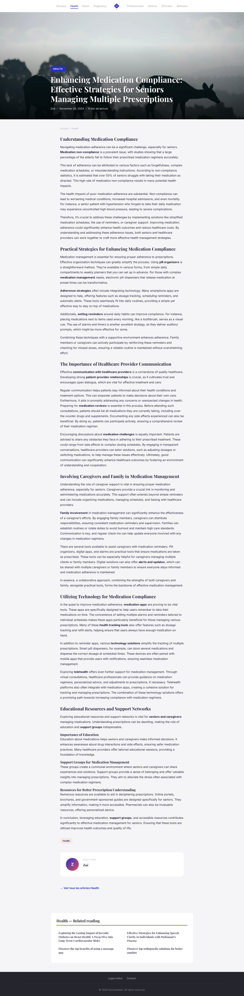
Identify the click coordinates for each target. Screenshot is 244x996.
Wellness (182, 6)
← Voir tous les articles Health (79, 888)
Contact (131, 978)
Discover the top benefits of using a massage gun (86, 950)
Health (74, 6)
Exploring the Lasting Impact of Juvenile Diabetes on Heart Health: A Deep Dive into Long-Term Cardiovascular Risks (86, 936)
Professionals (135, 6)
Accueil (64, 128)
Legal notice (115, 978)
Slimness (166, 6)
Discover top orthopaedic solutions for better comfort (155, 950)
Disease (61, 6)
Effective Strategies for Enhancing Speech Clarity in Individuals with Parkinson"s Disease (153, 936)
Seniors (152, 6)
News (85, 6)
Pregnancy (100, 6)
